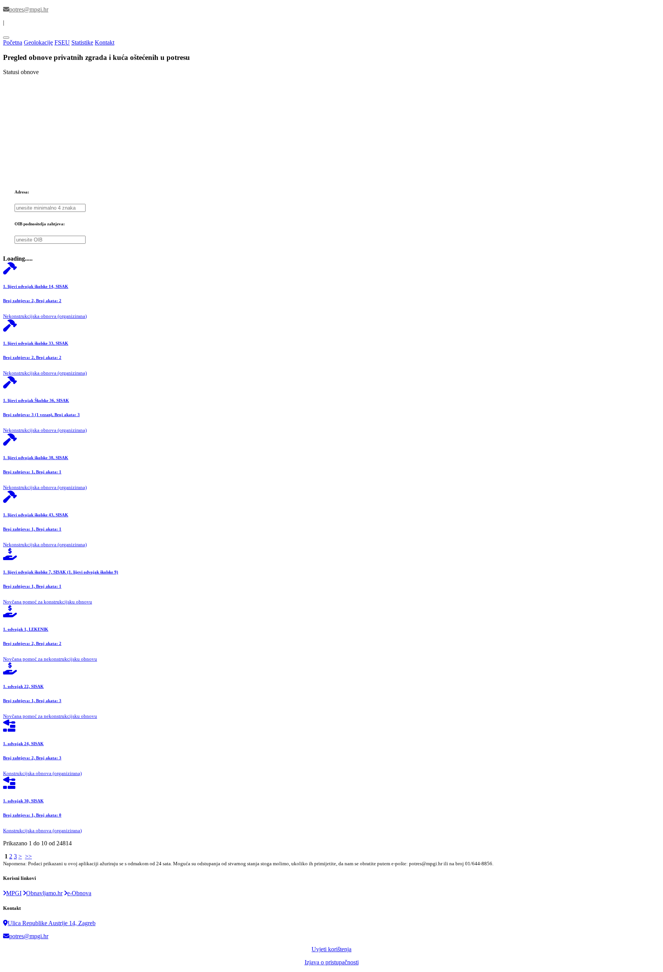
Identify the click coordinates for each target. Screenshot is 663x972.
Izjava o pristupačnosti (332, 962)
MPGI (13, 893)
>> (28, 856)
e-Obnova (79, 893)
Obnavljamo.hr (44, 893)
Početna (12, 42)
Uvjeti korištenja (331, 949)
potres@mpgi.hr (28, 936)
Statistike (82, 42)
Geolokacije (38, 42)
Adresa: (22, 192)
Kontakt (104, 42)
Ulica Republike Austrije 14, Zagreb (52, 923)
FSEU (62, 42)
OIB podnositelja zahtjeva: (40, 224)
